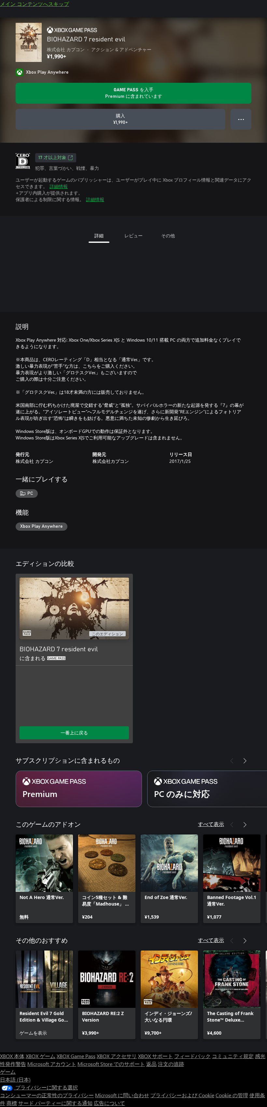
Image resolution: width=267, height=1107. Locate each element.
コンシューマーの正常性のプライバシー (47, 1095)
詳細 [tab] (99, 235)
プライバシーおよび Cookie (182, 1095)
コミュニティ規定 (233, 1056)
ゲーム (8, 1071)
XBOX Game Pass (76, 1056)
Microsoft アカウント (51, 1063)
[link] (44, 878)
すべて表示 (211, 823)
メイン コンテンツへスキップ (34, 3)
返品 (151, 1063)
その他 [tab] (168, 235)
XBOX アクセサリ (117, 1056)
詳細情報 (58, 186)
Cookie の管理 (232, 1095)
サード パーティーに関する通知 (55, 1103)
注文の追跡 (171, 1063)
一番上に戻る (74, 733)
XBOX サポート (155, 1056)
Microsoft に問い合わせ (122, 1095)
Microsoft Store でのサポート (111, 1063)
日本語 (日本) (15, 1079)
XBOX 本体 (12, 1056)
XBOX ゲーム (40, 1056)
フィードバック (192, 1056)
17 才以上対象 (52, 157)
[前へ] (231, 760)
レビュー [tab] (133, 235)
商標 (12, 1103)
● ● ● (241, 119)
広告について (109, 1103)
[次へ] (244, 760)
